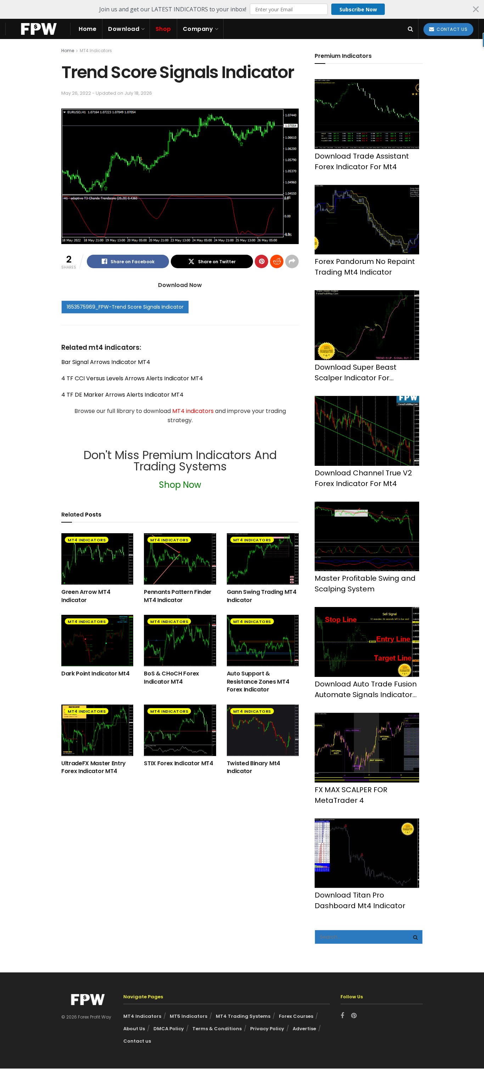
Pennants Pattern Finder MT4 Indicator (178, 596)
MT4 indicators (193, 411)
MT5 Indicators (188, 1016)
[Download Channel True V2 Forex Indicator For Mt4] (367, 431)
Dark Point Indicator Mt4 (95, 673)
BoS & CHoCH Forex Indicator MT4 (171, 677)
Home (87, 29)
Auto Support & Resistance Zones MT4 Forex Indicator (258, 681)
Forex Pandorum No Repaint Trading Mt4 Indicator (365, 266)
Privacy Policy (267, 1028)
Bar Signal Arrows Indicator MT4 (105, 362)
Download (123, 29)
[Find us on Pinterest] (353, 1016)
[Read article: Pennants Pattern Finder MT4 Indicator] (180, 559)
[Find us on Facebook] (342, 1016)
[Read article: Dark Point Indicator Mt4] (97, 640)
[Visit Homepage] (38, 29)
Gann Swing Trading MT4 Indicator (262, 596)
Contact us (137, 1041)
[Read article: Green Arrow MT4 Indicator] (97, 559)
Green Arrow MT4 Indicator (85, 596)
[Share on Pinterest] (261, 261)
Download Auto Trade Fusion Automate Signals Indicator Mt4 (366, 689)
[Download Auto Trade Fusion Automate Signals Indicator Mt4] (367, 642)
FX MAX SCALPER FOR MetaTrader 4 (351, 795)
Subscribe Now (358, 9)
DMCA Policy (168, 1028)
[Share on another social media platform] (292, 261)
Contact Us (451, 29)
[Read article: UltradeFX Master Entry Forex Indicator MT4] (97, 730)
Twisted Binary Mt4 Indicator (253, 767)
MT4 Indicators (96, 51)
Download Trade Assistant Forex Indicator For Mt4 (362, 161)
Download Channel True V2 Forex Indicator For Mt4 (363, 478)
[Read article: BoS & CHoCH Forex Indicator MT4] (180, 640)
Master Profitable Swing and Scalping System (365, 583)
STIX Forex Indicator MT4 (178, 763)
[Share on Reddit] (276, 261)
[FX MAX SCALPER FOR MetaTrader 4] (367, 748)
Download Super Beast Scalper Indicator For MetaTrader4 (355, 372)
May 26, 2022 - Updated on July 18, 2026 (106, 93)
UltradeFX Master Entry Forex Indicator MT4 (93, 767)
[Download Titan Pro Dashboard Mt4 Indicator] (367, 853)
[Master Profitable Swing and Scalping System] (367, 537)
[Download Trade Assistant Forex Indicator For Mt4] (367, 114)
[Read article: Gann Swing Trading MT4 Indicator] (263, 559)
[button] (242, 9)
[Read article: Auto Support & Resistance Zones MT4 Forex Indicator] (263, 640)
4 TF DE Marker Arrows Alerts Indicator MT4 (122, 395)
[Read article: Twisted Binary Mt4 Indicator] (263, 730)
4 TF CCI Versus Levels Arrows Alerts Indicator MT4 (132, 378)
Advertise (304, 1028)
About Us (134, 1028)
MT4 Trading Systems (243, 1016)
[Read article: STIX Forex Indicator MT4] (180, 730)
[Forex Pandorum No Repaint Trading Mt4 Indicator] (367, 220)
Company (198, 29)
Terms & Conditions (217, 1028)
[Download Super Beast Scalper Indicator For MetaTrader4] (367, 325)
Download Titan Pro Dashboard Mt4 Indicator (360, 900)
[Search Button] (410, 29)
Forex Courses (296, 1016)
